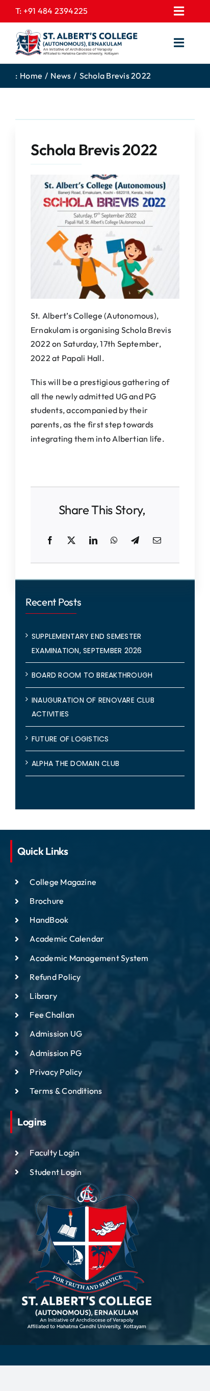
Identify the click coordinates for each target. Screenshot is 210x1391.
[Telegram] (135, 541)
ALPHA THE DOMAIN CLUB (75, 763)
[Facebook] (50, 541)
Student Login (56, 1172)
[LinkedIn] (93, 541)
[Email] (157, 541)
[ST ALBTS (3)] (76, 43)
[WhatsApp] (114, 541)
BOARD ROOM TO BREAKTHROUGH (92, 675)
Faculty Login (55, 1152)
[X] (71, 541)
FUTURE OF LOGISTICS (70, 739)
